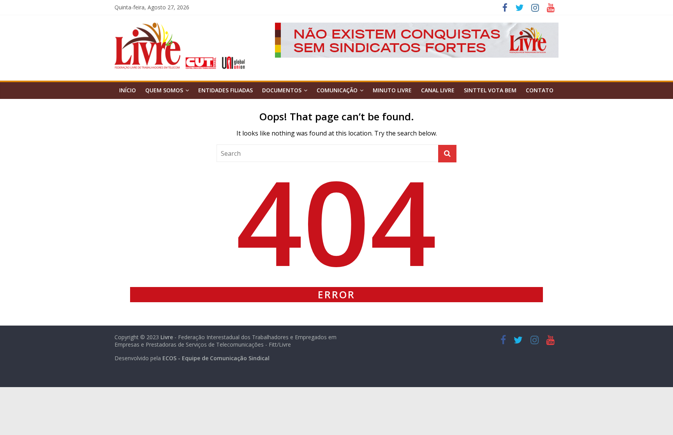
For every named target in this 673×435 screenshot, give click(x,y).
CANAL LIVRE (438, 90)
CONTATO (539, 90)
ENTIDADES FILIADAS (225, 90)
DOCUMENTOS (281, 90)
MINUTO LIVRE (392, 90)
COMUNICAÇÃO (337, 90)
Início (127, 90)
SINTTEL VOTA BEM (490, 90)
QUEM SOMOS (164, 90)
